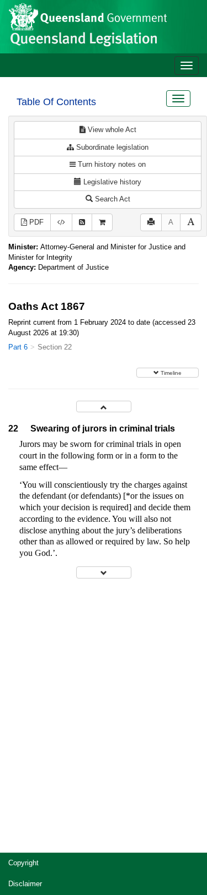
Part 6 (18, 347)
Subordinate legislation (111, 147)
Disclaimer (25, 884)
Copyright (23, 863)
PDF (35, 222)
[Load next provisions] (103, 572)
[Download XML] (61, 223)
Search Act (111, 199)
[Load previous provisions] (103, 406)
